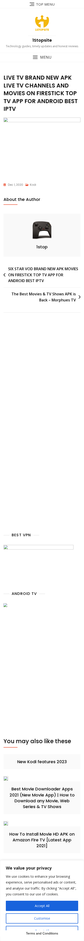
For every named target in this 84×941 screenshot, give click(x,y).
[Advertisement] (42, 379)
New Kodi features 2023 (42, 762)
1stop (42, 247)
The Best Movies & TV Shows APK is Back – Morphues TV (43, 297)
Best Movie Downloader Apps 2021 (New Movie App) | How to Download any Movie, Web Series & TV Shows (42, 797)
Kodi (33, 185)
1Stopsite (42, 40)
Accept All (42, 906)
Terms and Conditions (42, 933)
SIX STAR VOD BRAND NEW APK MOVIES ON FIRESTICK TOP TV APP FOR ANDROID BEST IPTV (43, 274)
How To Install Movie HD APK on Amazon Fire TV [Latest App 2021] (42, 840)
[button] (42, 57)
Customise (42, 918)
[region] (42, 900)
